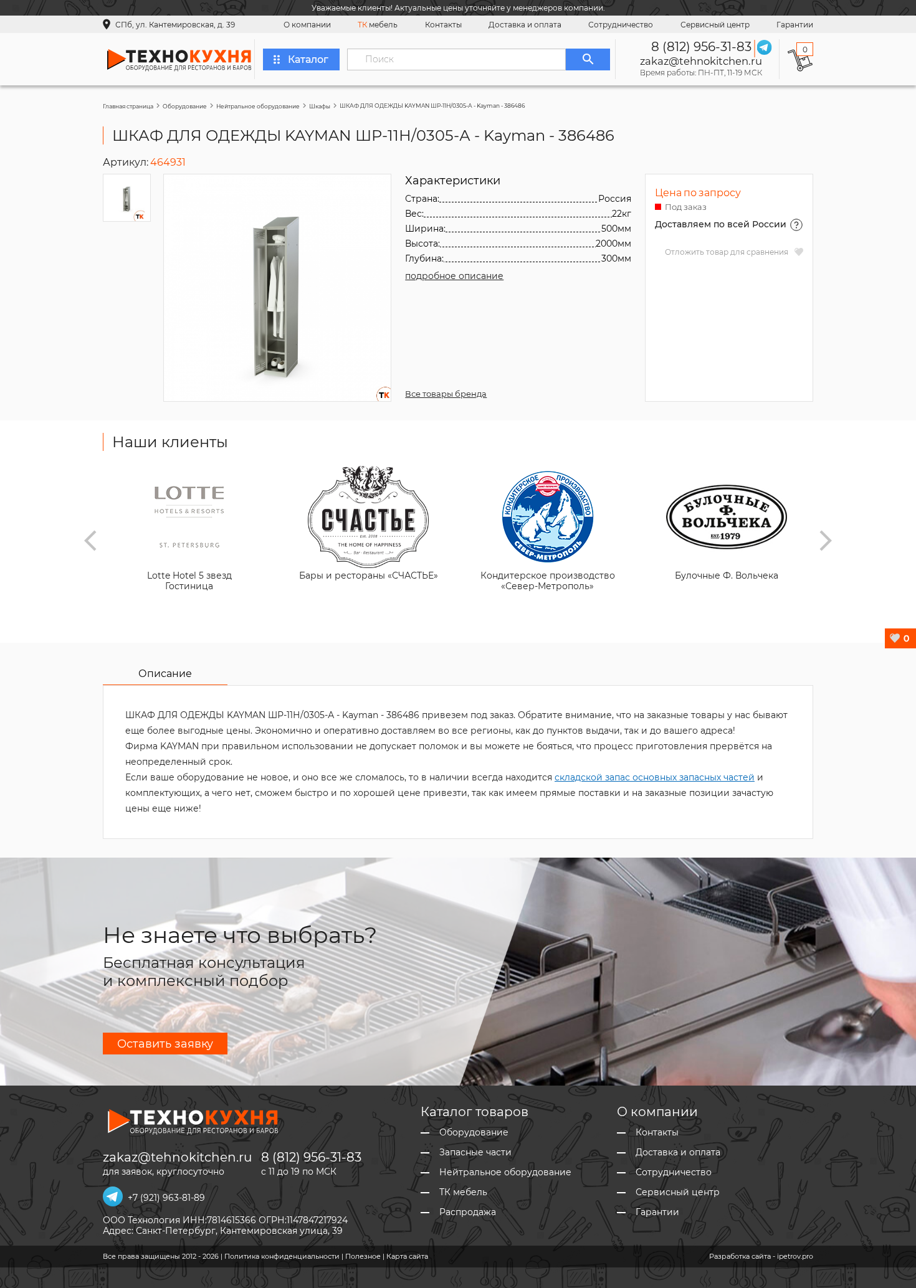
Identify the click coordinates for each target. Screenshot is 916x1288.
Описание (165, 674)
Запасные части (475, 1152)
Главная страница (128, 106)
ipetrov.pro (795, 1256)
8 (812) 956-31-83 (701, 46)
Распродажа (467, 1212)
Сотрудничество (620, 24)
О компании (307, 24)
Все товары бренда (446, 394)
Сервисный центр (715, 24)
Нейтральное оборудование (258, 106)
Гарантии (794, 24)
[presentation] (90, 540)
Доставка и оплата (525, 24)
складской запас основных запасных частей (655, 777)
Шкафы (319, 106)
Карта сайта (407, 1256)
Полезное (363, 1256)
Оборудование (185, 106)
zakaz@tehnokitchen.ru (701, 61)
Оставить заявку (165, 1044)
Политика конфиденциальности (282, 1256)
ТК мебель (463, 1192)
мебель (378, 24)
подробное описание (454, 276)
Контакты (443, 24)
